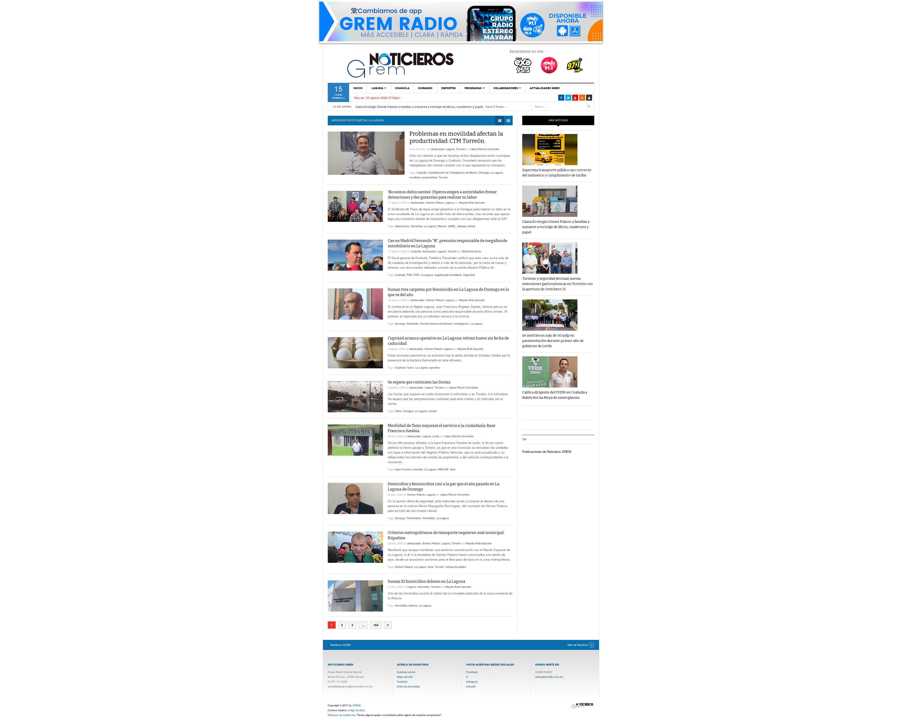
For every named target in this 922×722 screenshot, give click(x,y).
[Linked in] (575, 98)
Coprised (400, 367)
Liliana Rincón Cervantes (484, 149)
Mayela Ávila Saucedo (472, 202)
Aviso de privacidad (408, 686)
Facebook (472, 672)
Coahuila (402, 88)
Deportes (448, 88)
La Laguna (497, 172)
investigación (461, 323)
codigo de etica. (356, 710)
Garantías (416, 226)
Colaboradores (505, 88)
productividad (429, 177)
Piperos (441, 226)
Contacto (402, 681)
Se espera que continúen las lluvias (419, 382)
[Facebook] (561, 98)
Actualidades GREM (544, 88)
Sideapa (462, 226)
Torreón (460, 149)
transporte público (455, 567)
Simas (471, 226)
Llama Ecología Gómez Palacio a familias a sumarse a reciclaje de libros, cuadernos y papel (419, 106)
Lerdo (435, 436)
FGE (409, 275)
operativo (434, 367)
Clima (398, 411)
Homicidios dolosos (406, 605)
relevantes (423, 587)
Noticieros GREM (400, 65)
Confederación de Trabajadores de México (453, 172)
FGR (416, 275)
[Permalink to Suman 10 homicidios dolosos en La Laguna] (355, 596)
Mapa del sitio (405, 677)
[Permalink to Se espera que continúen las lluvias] (355, 396)
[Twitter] (568, 98)
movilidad (414, 177)
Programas (473, 88)
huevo (410, 367)
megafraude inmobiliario (448, 275)
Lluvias (433, 411)
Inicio (358, 88)
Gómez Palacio (435, 202)
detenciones (402, 226)
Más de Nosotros (578, 645)
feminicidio (412, 323)
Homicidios (428, 518)
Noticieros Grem (471, 251)
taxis (452, 469)
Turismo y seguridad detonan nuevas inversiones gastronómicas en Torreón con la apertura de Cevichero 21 (557, 284)
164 (375, 625)
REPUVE (443, 469)
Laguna (377, 88)
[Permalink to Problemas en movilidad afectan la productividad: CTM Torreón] (366, 153)
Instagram (472, 681)
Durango (425, 88)
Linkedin (471, 686)
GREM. (356, 705)
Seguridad (469, 275)
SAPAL (452, 226)
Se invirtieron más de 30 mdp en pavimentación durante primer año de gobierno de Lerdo (553, 341)
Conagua (408, 411)
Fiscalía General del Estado (436, 323)
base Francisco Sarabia (409, 469)
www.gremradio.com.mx (549, 677)
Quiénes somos (406, 672)
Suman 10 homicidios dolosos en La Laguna (426, 581)
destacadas (437, 149)
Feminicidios (413, 518)
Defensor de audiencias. (342, 715)
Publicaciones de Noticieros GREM (546, 451)
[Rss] (582, 98)
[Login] (589, 98)
